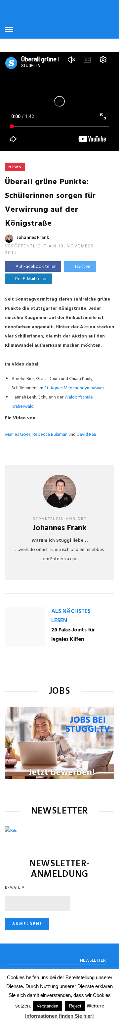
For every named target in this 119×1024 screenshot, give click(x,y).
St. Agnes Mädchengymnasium (74, 388)
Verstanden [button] (47, 1006)
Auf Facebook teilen (36, 267)
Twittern (83, 267)
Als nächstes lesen (71, 616)
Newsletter (93, 960)
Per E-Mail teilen (30, 279)
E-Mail (15, 888)
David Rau (86, 434)
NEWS (15, 167)
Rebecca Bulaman (49, 434)
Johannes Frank (33, 237)
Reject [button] (75, 1006)
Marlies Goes (17, 434)
